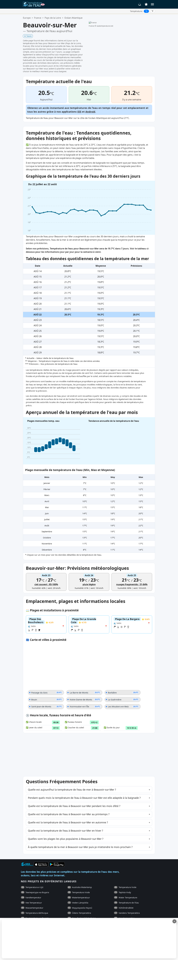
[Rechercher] (139, 4)
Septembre (47, 531)
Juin (47, 513)
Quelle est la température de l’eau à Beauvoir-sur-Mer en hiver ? (65, 830)
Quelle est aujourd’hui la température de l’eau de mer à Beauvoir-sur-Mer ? (72, 789)
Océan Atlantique (73, 17)
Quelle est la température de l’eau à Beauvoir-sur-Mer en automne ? (68, 822)
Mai (47, 507)
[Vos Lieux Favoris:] (146, 4)
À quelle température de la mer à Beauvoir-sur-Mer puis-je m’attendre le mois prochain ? (80, 847)
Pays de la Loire (53, 17)
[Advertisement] (68, 938)
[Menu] (152, 4)
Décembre (47, 549)
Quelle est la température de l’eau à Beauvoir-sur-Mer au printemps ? (68, 814)
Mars (46, 495)
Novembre (47, 543)
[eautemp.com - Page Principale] (34, 4)
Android (90, 111)
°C (146, 11)
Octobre (47, 537)
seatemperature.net (105, 26)
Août (46, 525)
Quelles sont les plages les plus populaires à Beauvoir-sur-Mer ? (65, 838)
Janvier (47, 483)
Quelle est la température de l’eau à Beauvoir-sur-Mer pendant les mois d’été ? (74, 806)
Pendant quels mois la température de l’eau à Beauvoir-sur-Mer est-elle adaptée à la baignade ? (84, 797)
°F (152, 11)
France (37, 17)
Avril (47, 501)
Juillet (47, 519)
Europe (27, 17)
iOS (79, 111)
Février (47, 489)
